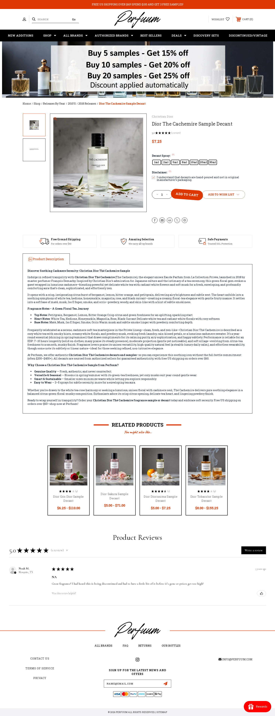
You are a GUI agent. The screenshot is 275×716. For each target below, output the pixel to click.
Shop (47, 35)
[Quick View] (81, 453)
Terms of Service (39, 668)
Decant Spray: (163, 155)
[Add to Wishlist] (81, 463)
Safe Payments (218, 239)
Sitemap (162, 712)
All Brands (73, 35)
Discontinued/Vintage (248, 35)
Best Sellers (150, 35)
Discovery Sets (206, 35)
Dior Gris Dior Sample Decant (68, 499)
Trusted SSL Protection (220, 243)
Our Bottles (171, 645)
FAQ (125, 645)
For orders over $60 (61, 243)
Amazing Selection (141, 239)
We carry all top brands (141, 243)
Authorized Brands (111, 35)
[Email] (162, 220)
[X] (177, 220)
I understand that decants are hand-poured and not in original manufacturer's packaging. (198, 178)
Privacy (39, 678)
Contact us (39, 658)
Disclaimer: (161, 172)
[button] (67, 550)
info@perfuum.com (237, 659)
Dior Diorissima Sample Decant (160, 499)
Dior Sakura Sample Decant (114, 496)
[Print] (169, 220)
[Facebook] (155, 220)
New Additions (20, 35)
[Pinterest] (184, 220)
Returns (145, 645)
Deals (176, 35)
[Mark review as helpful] (261, 593)
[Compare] (81, 472)
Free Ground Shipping (65, 239)
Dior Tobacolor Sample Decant (206, 499)
